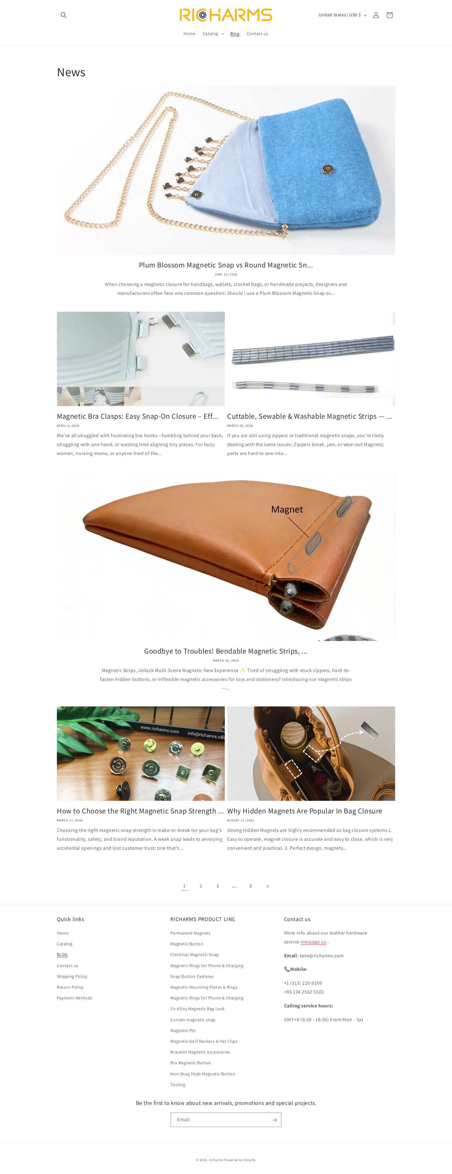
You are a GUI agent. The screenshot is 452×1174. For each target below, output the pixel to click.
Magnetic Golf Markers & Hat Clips (203, 1041)
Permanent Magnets (190, 933)
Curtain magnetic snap (193, 1019)
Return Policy (70, 987)
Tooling (177, 1084)
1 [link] (184, 886)
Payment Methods (75, 998)
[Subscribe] (274, 1120)
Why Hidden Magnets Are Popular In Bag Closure (305, 811)
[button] (63, 15)
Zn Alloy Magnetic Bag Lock (197, 1009)
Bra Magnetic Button (190, 1063)
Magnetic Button (186, 944)
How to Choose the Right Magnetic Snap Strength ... (140, 811)
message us (313, 942)
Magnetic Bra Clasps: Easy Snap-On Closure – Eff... (137, 416)
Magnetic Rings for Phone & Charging (207, 965)
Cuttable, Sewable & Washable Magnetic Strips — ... (309, 416)
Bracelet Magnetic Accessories (200, 1052)
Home (63, 933)
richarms (216, 1160)
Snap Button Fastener (192, 976)
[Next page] (267, 886)
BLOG (62, 955)
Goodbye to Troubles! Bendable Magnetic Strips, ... (226, 651)
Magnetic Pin (183, 1030)
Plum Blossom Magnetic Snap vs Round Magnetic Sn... (226, 265)
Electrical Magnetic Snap (194, 955)
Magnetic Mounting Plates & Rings (203, 987)
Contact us (67, 965)
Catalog (64, 944)
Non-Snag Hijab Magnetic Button (202, 1074)
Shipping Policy (72, 976)
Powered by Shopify (240, 1160)
